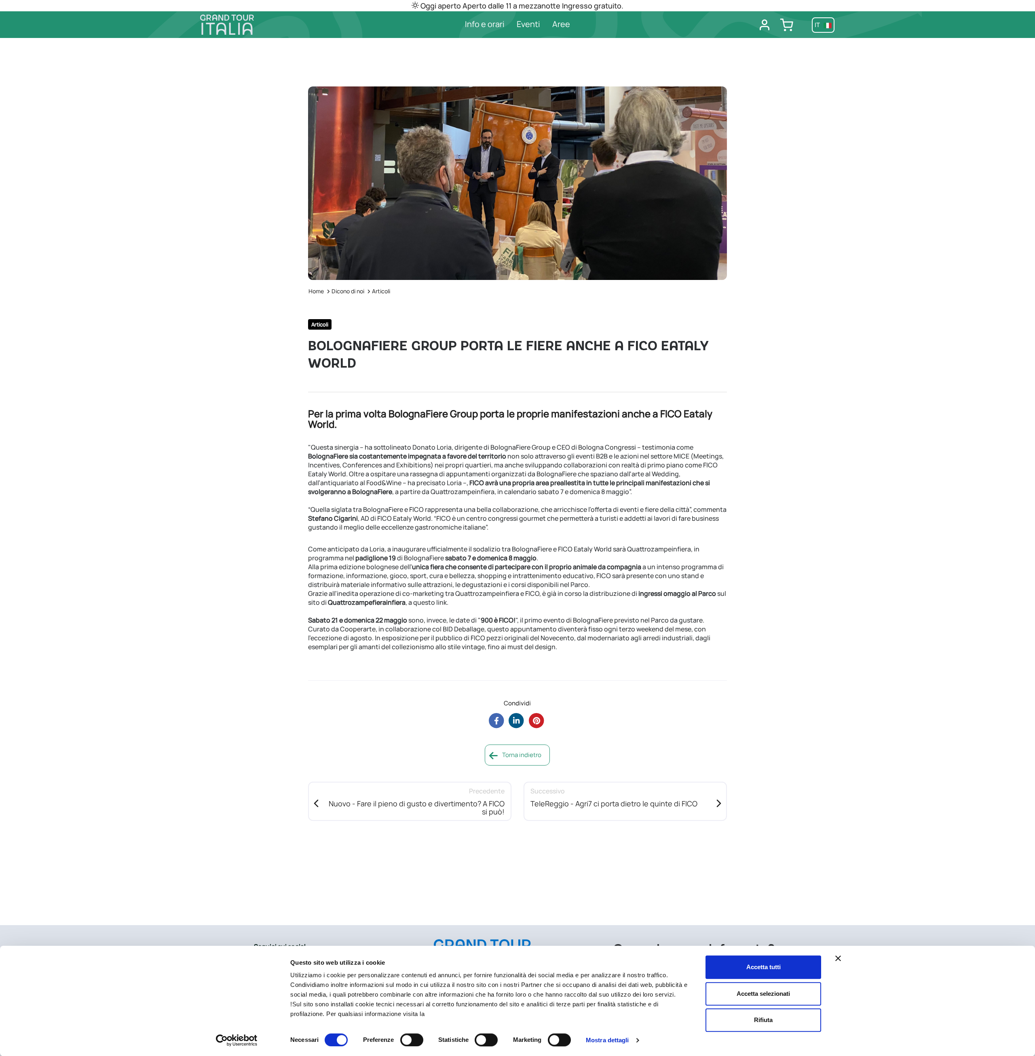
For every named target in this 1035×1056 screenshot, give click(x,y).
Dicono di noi (348, 291)
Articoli (381, 291)
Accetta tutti (763, 966)
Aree (561, 24)
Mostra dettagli (607, 1040)
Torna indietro (521, 755)
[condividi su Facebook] (496, 720)
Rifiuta (763, 1019)
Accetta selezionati (763, 993)
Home (316, 291)
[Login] (764, 25)
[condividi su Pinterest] (536, 720)
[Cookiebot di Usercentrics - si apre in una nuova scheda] (236, 1040)
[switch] (411, 1039)
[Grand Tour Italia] (275, 25)
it (818, 25)
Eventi (528, 24)
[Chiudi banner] (838, 958)
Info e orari (485, 24)
